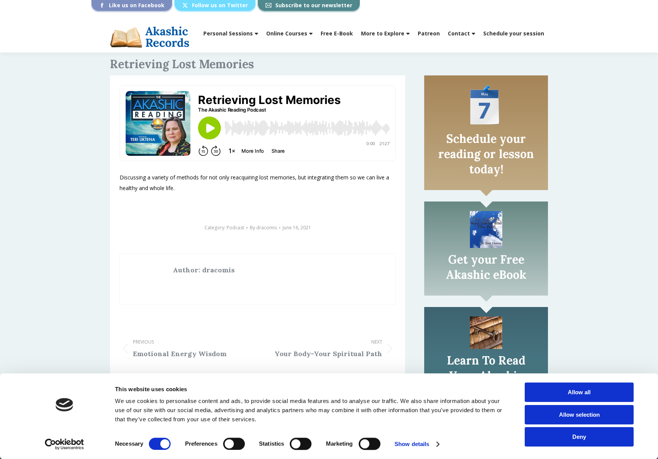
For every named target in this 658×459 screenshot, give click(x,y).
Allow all (579, 392)
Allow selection (579, 414)
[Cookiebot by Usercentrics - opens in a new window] (64, 444)
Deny (579, 436)
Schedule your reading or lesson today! (486, 153)
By (263, 227)
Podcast (235, 227)
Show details (411, 444)
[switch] (234, 444)
